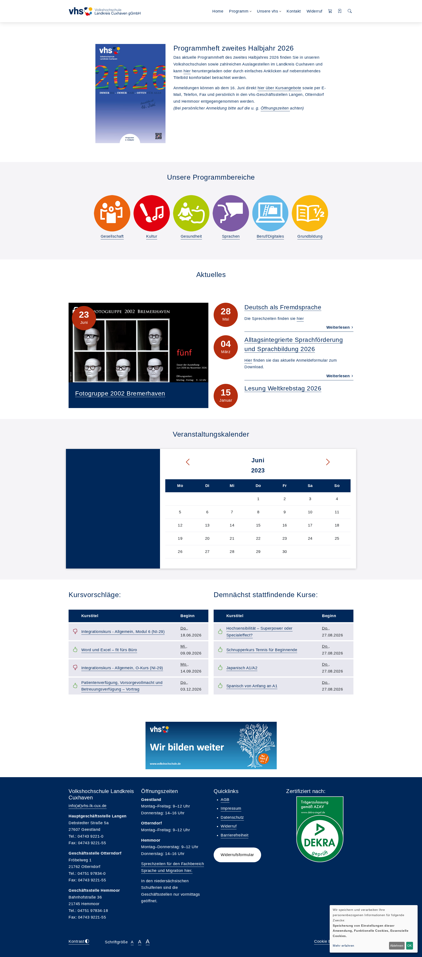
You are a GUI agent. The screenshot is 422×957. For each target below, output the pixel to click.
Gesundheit (191, 236)
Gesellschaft (112, 236)
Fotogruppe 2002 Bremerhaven (120, 393)
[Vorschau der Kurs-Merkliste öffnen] (340, 11)
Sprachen (231, 236)
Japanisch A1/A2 (242, 668)
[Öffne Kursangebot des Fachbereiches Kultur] (151, 213)
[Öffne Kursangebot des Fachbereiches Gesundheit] (191, 213)
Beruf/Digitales (270, 236)
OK (409, 945)
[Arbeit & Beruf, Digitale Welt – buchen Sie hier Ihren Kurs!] (270, 213)
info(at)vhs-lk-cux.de (88, 806)
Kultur (151, 236)
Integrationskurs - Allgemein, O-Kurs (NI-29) (122, 668)
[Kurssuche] (350, 11)
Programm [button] (238, 11)
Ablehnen (396, 945)
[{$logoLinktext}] (106, 11)
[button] (330, 11)
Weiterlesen (338, 327)
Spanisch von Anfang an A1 (252, 686)
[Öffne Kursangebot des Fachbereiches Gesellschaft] (112, 213)
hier (187, 71)
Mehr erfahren (343, 945)
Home (217, 11)
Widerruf (314, 11)
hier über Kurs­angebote (279, 88)
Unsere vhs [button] (267, 11)
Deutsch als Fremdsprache (282, 307)
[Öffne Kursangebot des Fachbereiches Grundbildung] (310, 213)
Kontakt (294, 11)
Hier (248, 360)
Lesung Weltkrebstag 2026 (282, 388)
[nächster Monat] (337, 462)
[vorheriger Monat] (178, 462)
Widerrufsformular (237, 855)
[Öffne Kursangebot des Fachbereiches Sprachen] (231, 213)
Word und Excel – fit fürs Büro (109, 650)
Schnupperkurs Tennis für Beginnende (261, 650)
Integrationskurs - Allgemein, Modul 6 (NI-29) (123, 631)
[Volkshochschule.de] (211, 745)
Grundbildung (309, 236)
